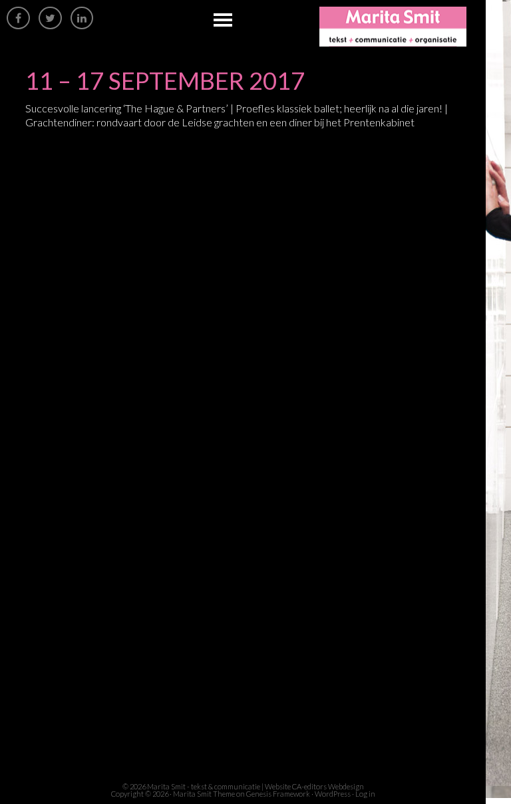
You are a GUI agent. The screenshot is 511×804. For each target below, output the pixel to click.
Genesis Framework (278, 793)
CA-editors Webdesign (328, 786)
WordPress (333, 793)
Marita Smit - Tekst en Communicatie (402, 27)
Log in (365, 793)
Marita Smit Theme (204, 793)
